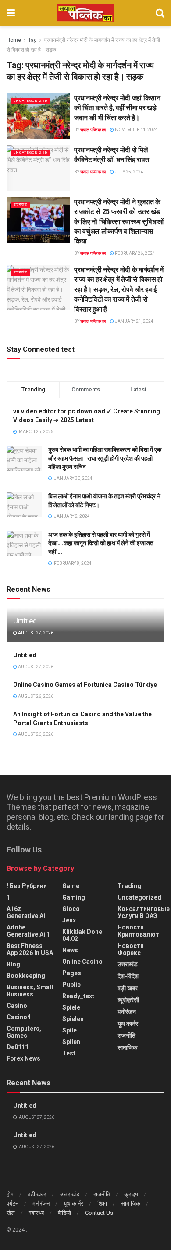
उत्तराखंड (20, 204)
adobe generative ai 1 (28, 931)
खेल (11, 1212)
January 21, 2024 (133, 321)
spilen (71, 1041)
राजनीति (126, 1035)
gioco (71, 908)
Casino (17, 1005)
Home (14, 40)
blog (13, 964)
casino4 (19, 1017)
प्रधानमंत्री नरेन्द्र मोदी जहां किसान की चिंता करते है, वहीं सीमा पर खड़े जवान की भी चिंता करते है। (117, 108)
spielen (73, 1018)
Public (71, 984)
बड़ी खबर (128, 988)
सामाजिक (127, 1047)
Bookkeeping (26, 975)
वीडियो (64, 1212)
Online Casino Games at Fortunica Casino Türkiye (85, 684)
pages (71, 973)
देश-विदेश (128, 976)
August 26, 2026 (35, 696)
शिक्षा (102, 1203)
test (68, 1053)
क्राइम (131, 1194)
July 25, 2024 (128, 172)
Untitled (24, 621)
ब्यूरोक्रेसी (128, 999)
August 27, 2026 (35, 633)
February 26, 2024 (134, 253)
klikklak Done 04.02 (82, 935)
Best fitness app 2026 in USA (30, 949)
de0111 (17, 1047)
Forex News (23, 1058)
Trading (129, 885)
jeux (69, 920)
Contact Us (99, 1212)
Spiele (71, 1007)
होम (10, 1194)
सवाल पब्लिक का (93, 129)
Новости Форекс (131, 949)
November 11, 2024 (136, 129)
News (70, 950)
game (70, 885)
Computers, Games (24, 1032)
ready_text (78, 995)
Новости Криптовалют (138, 931)
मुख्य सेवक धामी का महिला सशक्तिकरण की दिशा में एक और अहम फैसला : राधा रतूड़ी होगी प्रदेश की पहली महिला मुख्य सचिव (104, 458)
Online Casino (82, 961)
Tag (32, 40)
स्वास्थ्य (36, 1212)
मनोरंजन (127, 1011)
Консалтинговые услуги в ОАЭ (144, 912)
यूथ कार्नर (128, 1023)
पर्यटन (12, 1203)
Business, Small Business (30, 991)
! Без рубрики (27, 885)
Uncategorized (30, 101)
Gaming (73, 897)
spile (69, 1030)
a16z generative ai (26, 912)
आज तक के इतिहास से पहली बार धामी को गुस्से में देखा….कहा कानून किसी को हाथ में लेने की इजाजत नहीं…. (100, 543)
